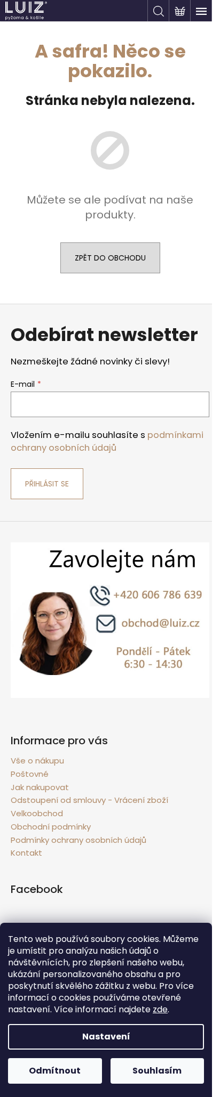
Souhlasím (157, 1071)
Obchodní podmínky (51, 826)
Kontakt (26, 852)
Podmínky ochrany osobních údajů (78, 840)
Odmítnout (55, 1071)
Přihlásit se (47, 483)
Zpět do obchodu (110, 258)
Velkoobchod (37, 813)
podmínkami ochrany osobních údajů (107, 441)
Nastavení (106, 1036)
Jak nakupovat (40, 787)
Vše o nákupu (37, 760)
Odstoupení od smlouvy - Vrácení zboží (89, 800)
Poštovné (30, 773)
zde (160, 1009)
